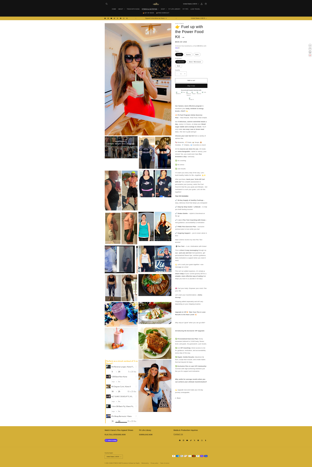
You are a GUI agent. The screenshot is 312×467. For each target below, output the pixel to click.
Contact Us (178, 434)
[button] (107, 4)
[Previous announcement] (136, 18)
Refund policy (145, 463)
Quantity (177, 70)
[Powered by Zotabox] (310, 55)
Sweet (179, 54)
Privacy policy (154, 463)
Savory (188, 54)
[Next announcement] (176, 18)
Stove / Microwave (195, 62)
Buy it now (191, 86)
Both (197, 54)
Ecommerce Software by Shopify (131, 463)
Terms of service (164, 463)
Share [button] (179, 398)
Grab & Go (180, 62)
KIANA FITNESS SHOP (115, 463)
